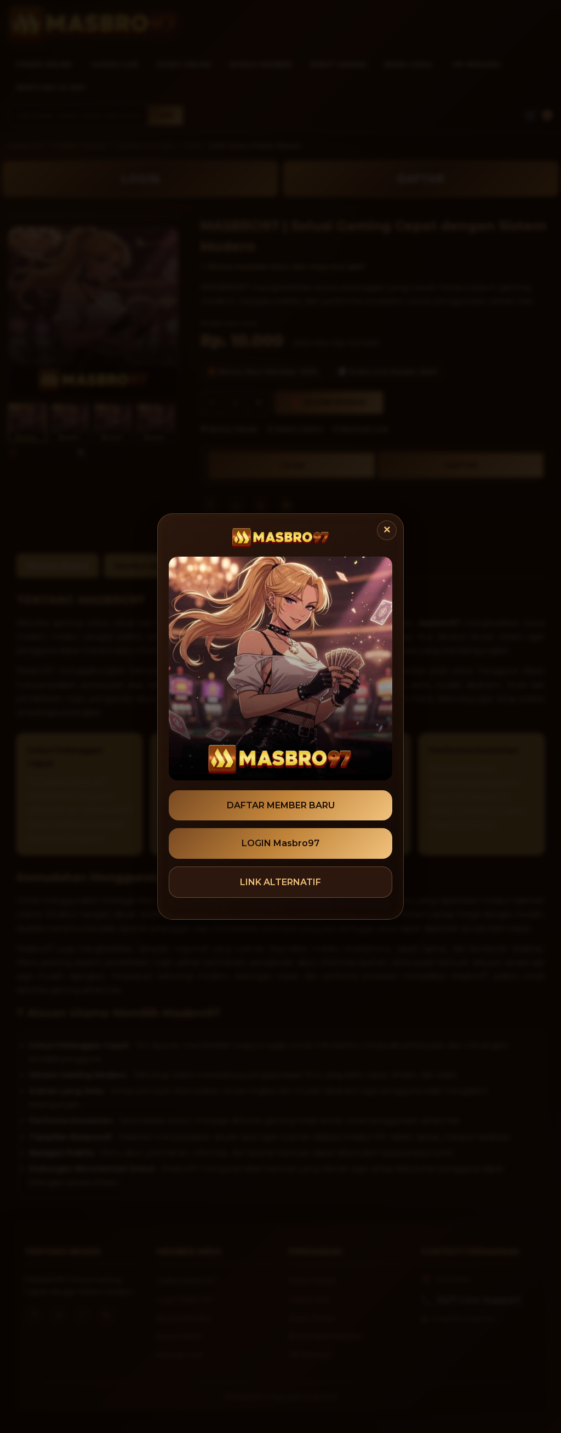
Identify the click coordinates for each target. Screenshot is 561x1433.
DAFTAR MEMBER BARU (281, 805)
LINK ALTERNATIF (280, 882)
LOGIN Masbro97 (280, 843)
